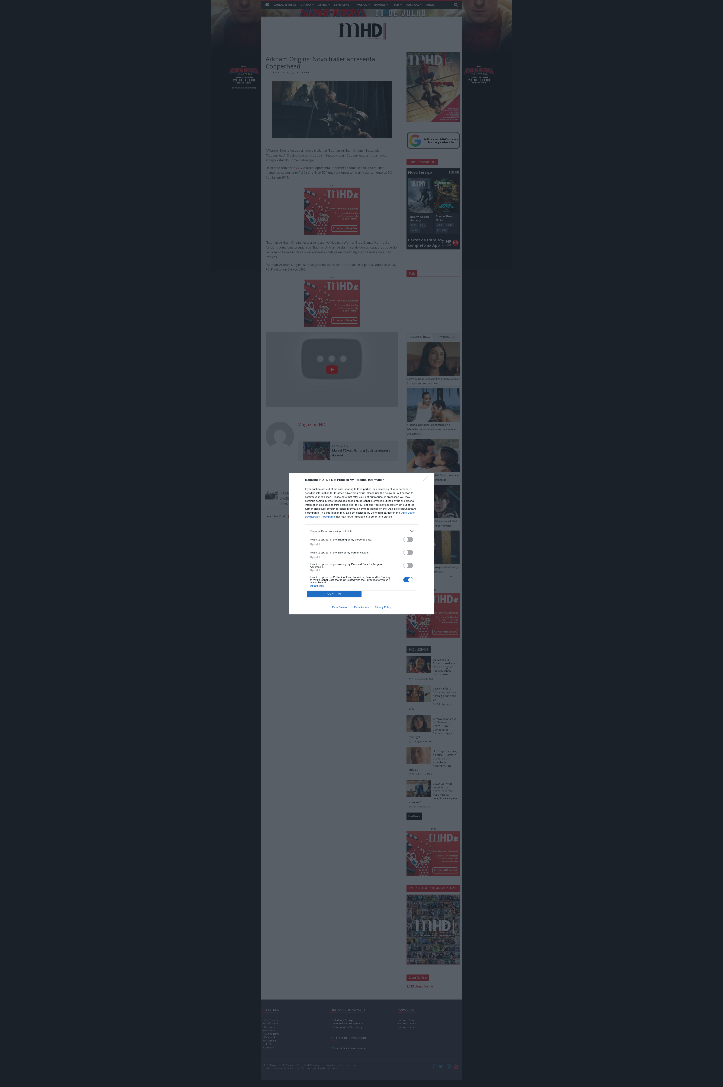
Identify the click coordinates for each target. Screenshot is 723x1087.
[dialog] (361, 543)
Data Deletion (340, 607)
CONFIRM (334, 593)
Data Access (361, 607)
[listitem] (361, 531)
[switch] (408, 539)
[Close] (426, 480)
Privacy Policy (383, 607)
